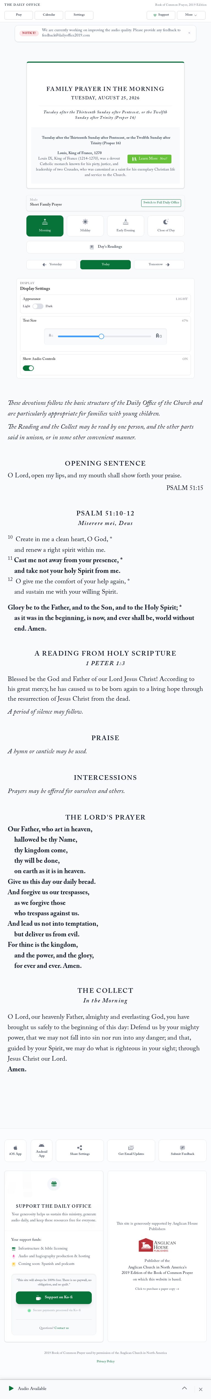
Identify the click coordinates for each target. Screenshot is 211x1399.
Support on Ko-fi (59, 1297)
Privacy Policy (106, 1362)
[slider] (101, 336)
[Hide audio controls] (199, 1389)
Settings (79, 15)
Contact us (61, 1328)
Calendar (49, 15)
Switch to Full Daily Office (161, 203)
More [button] (189, 15)
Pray (19, 15)
